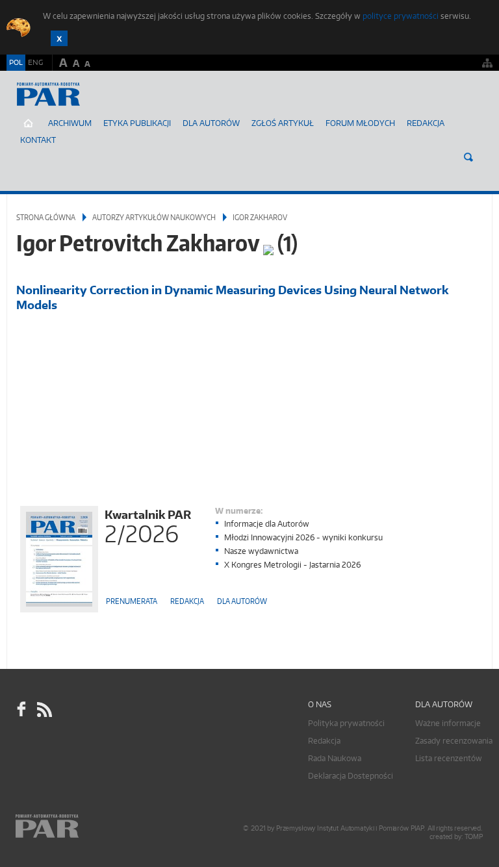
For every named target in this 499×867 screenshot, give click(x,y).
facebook (21, 710)
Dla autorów (211, 123)
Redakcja (425, 123)
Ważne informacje (448, 723)
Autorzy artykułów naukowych (154, 217)
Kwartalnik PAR (148, 525)
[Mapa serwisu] (487, 63)
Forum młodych (360, 123)
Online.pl (84, 826)
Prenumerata (131, 601)
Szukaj (468, 157)
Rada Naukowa (334, 758)
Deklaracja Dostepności (350, 776)
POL (16, 62)
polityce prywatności (401, 16)
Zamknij (59, 38)
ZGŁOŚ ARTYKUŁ (282, 123)
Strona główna (45, 217)
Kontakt (38, 140)
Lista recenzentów (448, 758)
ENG (35, 62)
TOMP (474, 837)
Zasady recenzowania (454, 741)
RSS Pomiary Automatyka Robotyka (43, 710)
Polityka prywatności (346, 723)
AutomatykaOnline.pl (83, 107)
